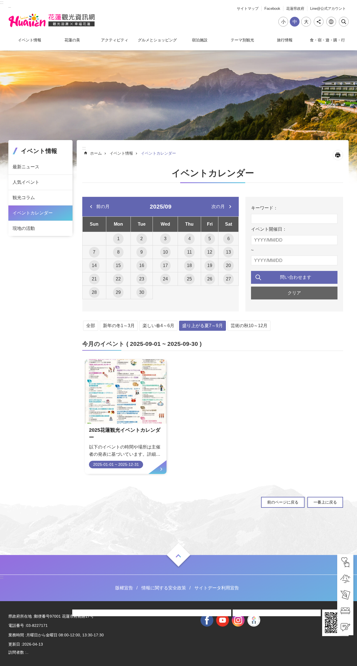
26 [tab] (209, 279)
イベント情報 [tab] (29, 40)
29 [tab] (118, 292)
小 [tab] (283, 21)
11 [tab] (189, 252)
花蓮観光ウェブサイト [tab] (51, 20)
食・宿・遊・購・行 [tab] (327, 40)
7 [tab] (94, 252)
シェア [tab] (319, 22)
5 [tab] (209, 238)
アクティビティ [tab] (114, 40)
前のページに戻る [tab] (282, 502)
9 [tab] (141, 252)
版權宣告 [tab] (124, 587)
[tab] (345, 562)
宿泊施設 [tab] (200, 40)
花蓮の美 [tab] (72, 40)
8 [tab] (118, 252)
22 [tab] (118, 279)
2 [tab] (141, 238)
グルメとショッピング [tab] (157, 40)
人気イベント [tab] (26, 182)
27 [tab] (228, 279)
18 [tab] (189, 265)
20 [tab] (228, 265)
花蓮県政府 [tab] (295, 8)
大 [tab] (306, 21)
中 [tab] (295, 21)
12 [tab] (209, 252)
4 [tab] (189, 238)
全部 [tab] (90, 325)
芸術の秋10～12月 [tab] (249, 325)
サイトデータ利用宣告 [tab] (216, 587)
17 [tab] (165, 265)
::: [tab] (1, 2)
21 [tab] (94, 279)
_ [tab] (9, 5)
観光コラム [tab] (24, 197)
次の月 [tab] (218, 206)
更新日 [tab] (14, 644)
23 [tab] (141, 279)
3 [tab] (165, 238)
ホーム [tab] (96, 153)
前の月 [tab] (103, 206)
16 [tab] (141, 265)
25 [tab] (189, 279)
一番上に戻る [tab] (325, 502)
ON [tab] (178, 555)
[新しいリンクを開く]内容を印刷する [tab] (338, 155)
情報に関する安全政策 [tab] (163, 587)
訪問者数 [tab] (16, 652)
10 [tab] (165, 252)
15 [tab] (118, 265)
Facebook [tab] (272, 8)
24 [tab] (165, 279)
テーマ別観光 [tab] (242, 40)
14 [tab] (94, 265)
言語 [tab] (331, 22)
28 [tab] (94, 292)
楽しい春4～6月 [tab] (158, 325)
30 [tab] (141, 292)
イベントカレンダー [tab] (33, 213)
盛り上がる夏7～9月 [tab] (202, 325)
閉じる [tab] (344, 22)
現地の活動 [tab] (24, 228)
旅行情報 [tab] (285, 40)
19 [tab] (209, 265)
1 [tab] (118, 238)
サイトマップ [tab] (248, 8)
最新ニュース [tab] (26, 166)
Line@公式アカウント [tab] (328, 8)
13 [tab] (228, 252)
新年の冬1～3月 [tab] (119, 325)
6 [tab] (228, 238)
